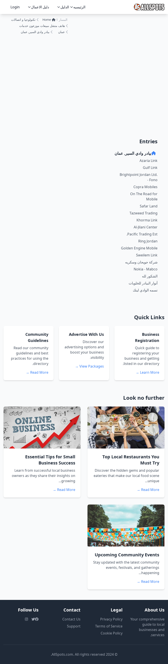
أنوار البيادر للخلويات (143, 283)
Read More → (37, 372)
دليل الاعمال (40, 7)
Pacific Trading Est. (142, 234)
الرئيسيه (79, 7)
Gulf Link (150, 167)
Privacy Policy (111, 619)
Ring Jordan (148, 241)
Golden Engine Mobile (139, 248)
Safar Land (149, 206)
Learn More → (147, 372)
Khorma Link (147, 220)
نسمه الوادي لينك (145, 290)
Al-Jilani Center (146, 227)
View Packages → (89, 366)
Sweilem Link (147, 255)
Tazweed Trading (144, 213)
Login (15, 7)
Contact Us (71, 619)
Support (73, 626)
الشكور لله (150, 276)
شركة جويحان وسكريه (141, 262)
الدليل (64, 7)
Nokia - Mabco (146, 269)
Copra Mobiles (145, 186)
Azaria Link (149, 160)
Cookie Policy (111, 633)
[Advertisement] (84, 96)
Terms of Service (108, 626)
